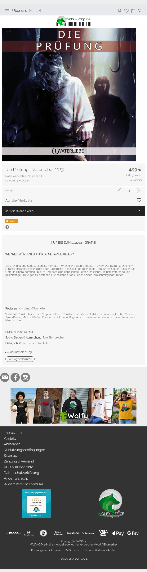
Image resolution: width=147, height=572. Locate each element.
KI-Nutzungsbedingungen (24, 450)
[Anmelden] (119, 10)
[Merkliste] (126, 10)
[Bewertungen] (36, 490)
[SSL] (43, 533)
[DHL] (13, 533)
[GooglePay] (133, 533)
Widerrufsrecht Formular (23, 484)
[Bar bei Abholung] (58, 533)
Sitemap (10, 456)
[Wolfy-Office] (111, 490)
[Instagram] (25, 377)
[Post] (28, 533)
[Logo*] (73, 17)
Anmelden (12, 444)
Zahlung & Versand (19, 461)
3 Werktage (17, 180)
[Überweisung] (73, 533)
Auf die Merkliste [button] (19, 200)
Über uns (19, 11)
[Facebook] (15, 377)
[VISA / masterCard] (103, 533)
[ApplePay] (118, 533)
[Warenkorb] (133, 10)
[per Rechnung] (88, 533)
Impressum (13, 433)
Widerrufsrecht (16, 478)
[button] (7, 10)
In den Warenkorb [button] (19, 211)
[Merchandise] (73, 389)
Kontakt (35, 11)
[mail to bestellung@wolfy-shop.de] (5, 377)
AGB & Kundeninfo (18, 467)
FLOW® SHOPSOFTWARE (73, 558)
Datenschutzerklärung (21, 473)
